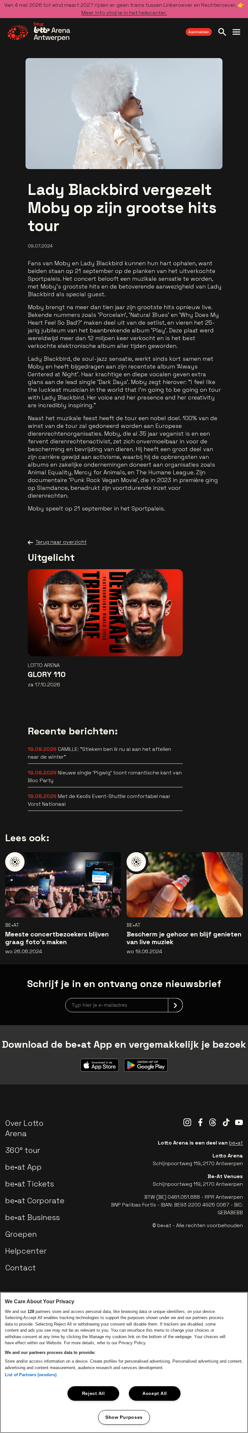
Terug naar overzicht (61, 542)
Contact (20, 1268)
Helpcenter (25, 1251)
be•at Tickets (29, 1184)
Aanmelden (198, 32)
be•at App (23, 1167)
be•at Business (32, 1217)
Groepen (21, 1234)
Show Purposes (124, 1417)
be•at (236, 1142)
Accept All (154, 1393)
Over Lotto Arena (24, 1128)
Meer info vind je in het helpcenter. (124, 12)
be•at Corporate (35, 1201)
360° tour (22, 1150)
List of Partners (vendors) (31, 1374)
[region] (124, 1362)
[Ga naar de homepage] (39, 31)
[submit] (175, 1005)
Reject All (93, 1393)
